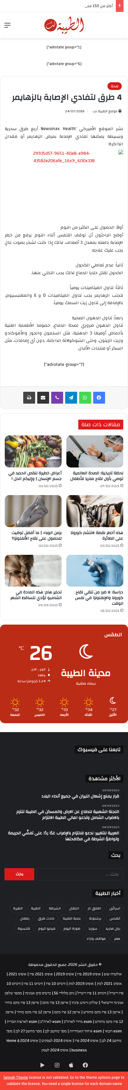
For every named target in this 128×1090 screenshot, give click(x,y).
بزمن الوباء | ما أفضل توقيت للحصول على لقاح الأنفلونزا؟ (37, 535)
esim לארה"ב (50, 1021)
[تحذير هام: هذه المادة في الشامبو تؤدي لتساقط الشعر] (33, 571)
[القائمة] (7, 27)
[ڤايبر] (57, 398)
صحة (114, 86)
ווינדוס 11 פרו (33, 983)
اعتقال (74, 908)
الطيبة (35, 908)
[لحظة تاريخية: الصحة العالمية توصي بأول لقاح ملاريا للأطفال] (94, 451)
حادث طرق (46, 918)
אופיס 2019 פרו (89, 974)
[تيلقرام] (71, 398)
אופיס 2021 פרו (41, 974)
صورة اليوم (72, 928)
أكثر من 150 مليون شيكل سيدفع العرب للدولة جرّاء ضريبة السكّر (60, 6)
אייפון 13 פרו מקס (55, 1002)
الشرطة (55, 908)
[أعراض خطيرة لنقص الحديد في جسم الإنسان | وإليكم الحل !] (33, 451)
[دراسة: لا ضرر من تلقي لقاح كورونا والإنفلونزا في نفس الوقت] (94, 571)
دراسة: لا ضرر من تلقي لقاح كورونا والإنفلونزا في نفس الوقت (99, 597)
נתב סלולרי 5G (64, 993)
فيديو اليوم (46, 928)
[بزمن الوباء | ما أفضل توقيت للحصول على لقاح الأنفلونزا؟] (33, 511)
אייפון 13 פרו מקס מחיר (22, 1002)
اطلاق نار (94, 908)
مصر (117, 938)
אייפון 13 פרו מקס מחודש (102, 1012)
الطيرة (18, 908)
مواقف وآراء (96, 938)
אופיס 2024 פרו (87, 1040)
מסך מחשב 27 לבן (28, 1031)
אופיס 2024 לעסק (54, 1050)
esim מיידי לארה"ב (78, 1021)
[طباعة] (29, 398)
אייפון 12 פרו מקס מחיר (34, 1012)
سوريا (93, 928)
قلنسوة (24, 928)
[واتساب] (85, 398)
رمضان (24, 918)
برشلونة (95, 918)
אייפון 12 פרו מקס (67, 1012)
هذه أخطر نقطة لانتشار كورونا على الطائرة (97, 535)
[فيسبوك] (99, 398)
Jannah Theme (16, 1077)
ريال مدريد (113, 928)
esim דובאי (113, 1031)
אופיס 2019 (65, 974)
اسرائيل (114, 908)
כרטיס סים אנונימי (38, 993)
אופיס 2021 (17, 974)
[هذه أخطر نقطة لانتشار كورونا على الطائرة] (94, 511)
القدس (115, 918)
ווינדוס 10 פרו (55, 983)
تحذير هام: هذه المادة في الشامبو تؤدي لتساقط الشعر (36, 595)
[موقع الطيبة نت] (64, 25)
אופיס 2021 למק (109, 983)
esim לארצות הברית (22, 1021)
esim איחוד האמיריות (86, 1031)
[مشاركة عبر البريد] (43, 398)
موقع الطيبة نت (105, 111)
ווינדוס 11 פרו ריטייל (91, 993)
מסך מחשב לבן (56, 1031)
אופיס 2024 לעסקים (56, 1040)
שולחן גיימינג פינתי (84, 1002)
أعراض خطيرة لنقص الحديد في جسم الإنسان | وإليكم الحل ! (35, 476)
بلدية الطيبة (72, 918)
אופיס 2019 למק (81, 983)
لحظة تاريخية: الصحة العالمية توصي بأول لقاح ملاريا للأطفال (96, 476)
